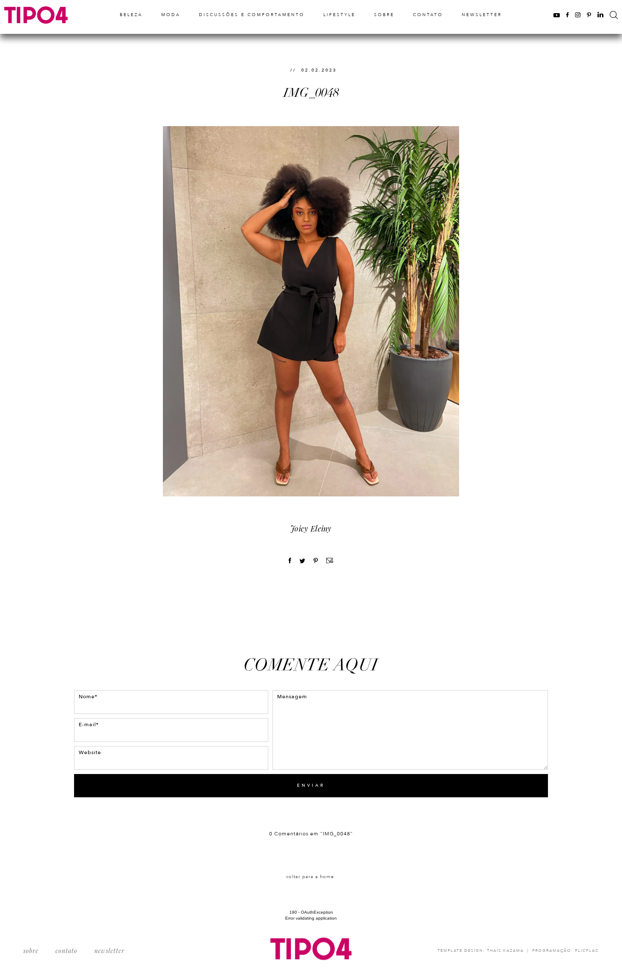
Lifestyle (339, 15)
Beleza (131, 15)
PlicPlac (587, 950)
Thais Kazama (505, 950)
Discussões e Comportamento (252, 15)
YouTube (556, 14)
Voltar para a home (310, 876)
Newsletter (482, 15)
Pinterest (589, 14)
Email (329, 560)
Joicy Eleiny (311, 528)
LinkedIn (600, 14)
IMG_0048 (311, 93)
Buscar (614, 15)
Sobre (384, 15)
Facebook (567, 14)
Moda (170, 15)
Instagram (578, 14)
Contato (428, 15)
